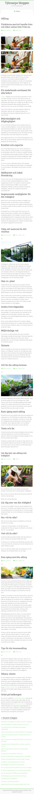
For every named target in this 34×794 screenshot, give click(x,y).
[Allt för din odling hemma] (17, 375)
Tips (20, 30)
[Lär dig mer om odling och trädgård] (17, 466)
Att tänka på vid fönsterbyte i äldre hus (11, 753)
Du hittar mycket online (11, 687)
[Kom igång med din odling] (17, 567)
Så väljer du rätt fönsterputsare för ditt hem (13, 762)
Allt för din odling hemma (14, 365)
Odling (17, 30)
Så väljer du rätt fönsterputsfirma (10, 781)
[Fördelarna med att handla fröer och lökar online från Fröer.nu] (17, 37)
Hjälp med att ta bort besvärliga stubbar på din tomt (15, 784)
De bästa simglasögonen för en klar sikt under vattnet (16, 770)
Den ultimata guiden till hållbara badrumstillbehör (14, 773)
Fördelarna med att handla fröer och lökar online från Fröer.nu (17, 25)
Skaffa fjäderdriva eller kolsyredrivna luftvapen (13, 776)
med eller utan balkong (19, 698)
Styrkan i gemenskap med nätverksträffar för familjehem (16, 732)
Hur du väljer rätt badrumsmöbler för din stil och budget (16, 767)
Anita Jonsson (7, 30)
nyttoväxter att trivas (19, 704)
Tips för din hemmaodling (14, 648)
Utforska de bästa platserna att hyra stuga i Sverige (15, 759)
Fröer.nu (3, 96)
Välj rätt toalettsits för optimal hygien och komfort (15, 724)
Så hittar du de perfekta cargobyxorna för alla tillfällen (16, 756)
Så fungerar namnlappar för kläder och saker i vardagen (16, 721)
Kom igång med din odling (14, 557)
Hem (16, 235)
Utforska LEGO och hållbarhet (9, 778)
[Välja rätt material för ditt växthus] (17, 242)
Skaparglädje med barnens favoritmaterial (12, 765)
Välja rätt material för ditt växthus (13, 230)
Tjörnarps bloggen (17, 3)
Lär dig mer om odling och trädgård (14, 454)
